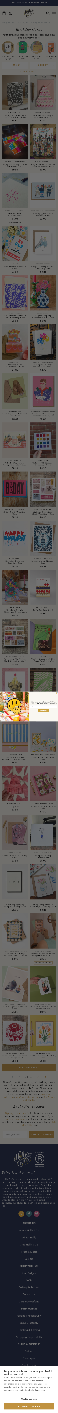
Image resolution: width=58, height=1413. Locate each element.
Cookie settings (29, 1399)
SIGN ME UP (43, 710)
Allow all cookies (29, 1406)
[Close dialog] (57, 693)
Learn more (40, 1390)
